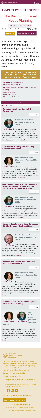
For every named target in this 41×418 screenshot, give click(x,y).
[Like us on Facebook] (8, 390)
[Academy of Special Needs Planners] (13, 356)
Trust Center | (10, 408)
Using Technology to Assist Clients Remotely (20, 380)
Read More (24, 140)
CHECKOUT (10, 33)
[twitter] (16, 390)
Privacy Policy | (19, 408)
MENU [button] (35, 3)
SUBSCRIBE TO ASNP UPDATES (14, 400)
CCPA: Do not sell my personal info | (15, 411)
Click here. (23, 373)
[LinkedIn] (12, 390)
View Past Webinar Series (26, 33)
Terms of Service (31, 411)
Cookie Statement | (29, 408)
